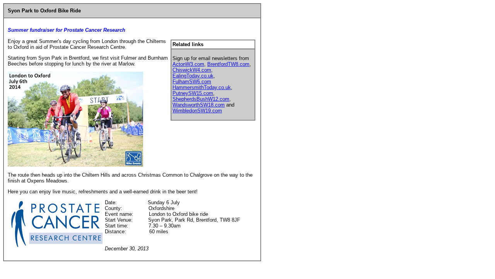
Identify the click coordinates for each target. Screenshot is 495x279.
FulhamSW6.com (191, 81)
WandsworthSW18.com (198, 105)
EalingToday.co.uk (192, 76)
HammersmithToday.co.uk (201, 87)
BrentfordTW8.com (228, 64)
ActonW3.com (188, 64)
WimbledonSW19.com (197, 111)
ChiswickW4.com (191, 70)
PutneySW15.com (192, 93)
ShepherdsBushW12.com (200, 99)
